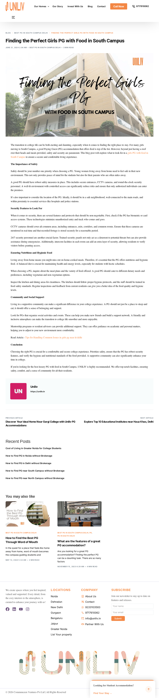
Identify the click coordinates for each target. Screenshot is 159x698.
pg (90, 533)
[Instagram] (28, 609)
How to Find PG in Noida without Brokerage (29, 455)
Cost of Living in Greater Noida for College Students (33, 448)
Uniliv (34, 386)
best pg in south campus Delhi (45, 47)
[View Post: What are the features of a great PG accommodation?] (79, 513)
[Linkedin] (14, 609)
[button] (122, 689)
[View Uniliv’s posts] (18, 391)
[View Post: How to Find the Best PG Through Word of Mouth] (28, 513)
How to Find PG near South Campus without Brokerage (35, 470)
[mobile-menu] (10, 17)
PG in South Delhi (66, 536)
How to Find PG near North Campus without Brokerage (35, 478)
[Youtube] (21, 609)
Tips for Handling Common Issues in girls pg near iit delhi (53, 337)
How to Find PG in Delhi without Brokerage (28, 463)
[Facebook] (7, 609)
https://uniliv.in (37, 391)
